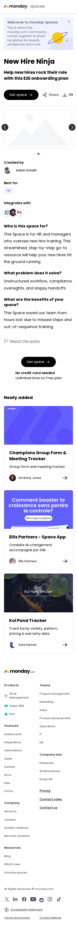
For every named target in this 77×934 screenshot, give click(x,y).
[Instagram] (50, 900)
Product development (55, 718)
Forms (8, 791)
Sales (43, 710)
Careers (10, 820)
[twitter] (6, 900)
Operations (47, 726)
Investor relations (16, 828)
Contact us (48, 808)
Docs (7, 775)
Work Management (18, 696)
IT (41, 734)
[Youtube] (33, 900)
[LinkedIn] (15, 900)
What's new (12, 864)
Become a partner (17, 836)
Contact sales (51, 799)
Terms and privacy (17, 918)
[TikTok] (59, 900)
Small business (50, 771)
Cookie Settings (50, 918)
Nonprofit (46, 779)
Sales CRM (16, 706)
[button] (69, 6)
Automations (13, 750)
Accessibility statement (26, 910)
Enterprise (47, 763)
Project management (55, 694)
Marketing (46, 702)
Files (7, 783)
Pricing (45, 791)
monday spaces (15, 873)
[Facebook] (24, 900)
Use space (38, 425)
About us (10, 811)
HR (41, 743)
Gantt (8, 759)
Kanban (9, 767)
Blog (7, 856)
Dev (12, 714)
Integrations (12, 742)
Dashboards (13, 734)
